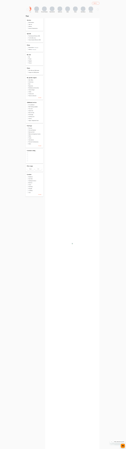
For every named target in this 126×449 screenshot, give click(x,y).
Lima (29, 192)
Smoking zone (31, 116)
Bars (29, 83)
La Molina (30, 190)
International (31, 139)
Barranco (30, 182)
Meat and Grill (31, 132)
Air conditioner (31, 104)
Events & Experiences (33, 28)
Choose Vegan (31, 89)
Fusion (29, 137)
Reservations (31, 22)
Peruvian (30, 128)
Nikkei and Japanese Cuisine (34, 134)
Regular (30, 60)
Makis (29, 143)
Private (29, 58)
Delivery (30, 26)
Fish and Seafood (32, 130)
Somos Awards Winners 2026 (34, 39)
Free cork (30, 108)
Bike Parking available (33, 106)
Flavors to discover (32, 95)
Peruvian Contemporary (33, 141)
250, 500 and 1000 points (33, 70)
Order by (95, 3)
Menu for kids (31, 112)
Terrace (30, 62)
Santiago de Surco (32, 180)
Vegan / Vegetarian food (33, 120)
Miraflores (30, 176)
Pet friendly (30, 114)
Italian (29, 135)
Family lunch (31, 93)
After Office (30, 80)
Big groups (30, 85)
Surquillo (30, 188)
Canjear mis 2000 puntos (33, 72)
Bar (29, 56)
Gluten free (30, 110)
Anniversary (30, 81)
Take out (30, 24)
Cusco (29, 184)
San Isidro (30, 178)
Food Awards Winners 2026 (34, 35)
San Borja (30, 186)
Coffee (29, 91)
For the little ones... (32, 37)
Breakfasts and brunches (33, 87)
